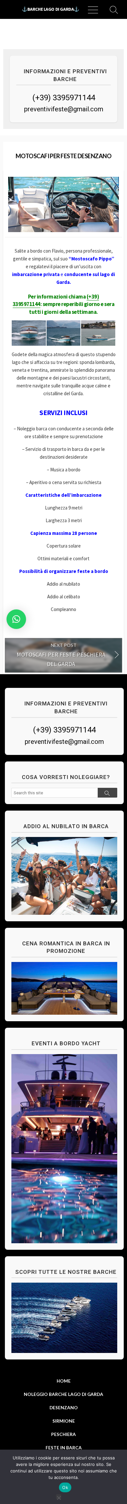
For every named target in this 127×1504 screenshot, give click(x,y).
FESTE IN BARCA (64, 1447)
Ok (65, 1487)
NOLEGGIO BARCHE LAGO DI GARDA (63, 1394)
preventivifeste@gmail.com (63, 109)
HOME (64, 1381)
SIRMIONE (63, 1421)
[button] (16, 619)
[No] (58, 1496)
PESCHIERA (63, 1434)
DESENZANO (63, 1407)
